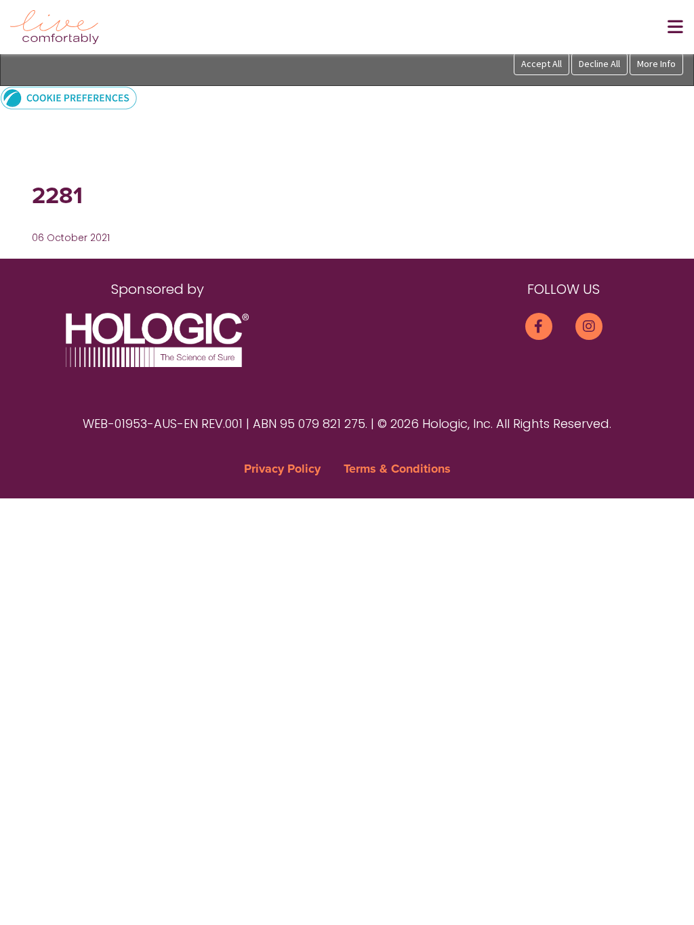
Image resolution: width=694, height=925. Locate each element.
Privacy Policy (282, 468)
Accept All (541, 64)
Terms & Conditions (397, 468)
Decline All (599, 64)
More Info (656, 64)
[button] (69, 97)
